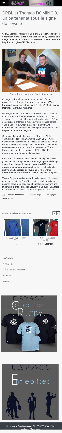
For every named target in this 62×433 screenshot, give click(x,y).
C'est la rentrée (45, 244)
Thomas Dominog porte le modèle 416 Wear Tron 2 (31, 94)
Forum (7, 275)
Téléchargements (14, 269)
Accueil (8, 258)
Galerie (8, 263)
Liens (6, 281)
